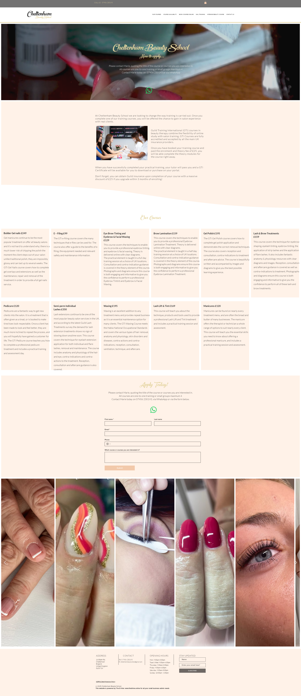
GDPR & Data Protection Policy (105, 681)
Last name (158, 419)
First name (109, 419)
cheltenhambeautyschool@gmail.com (131, 662)
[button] (205, 2)
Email (107, 429)
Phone (107, 440)
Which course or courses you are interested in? (122, 450)
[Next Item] (295, 562)
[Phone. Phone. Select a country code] (108, 444)
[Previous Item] (5, 562)
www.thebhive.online (132, 688)
